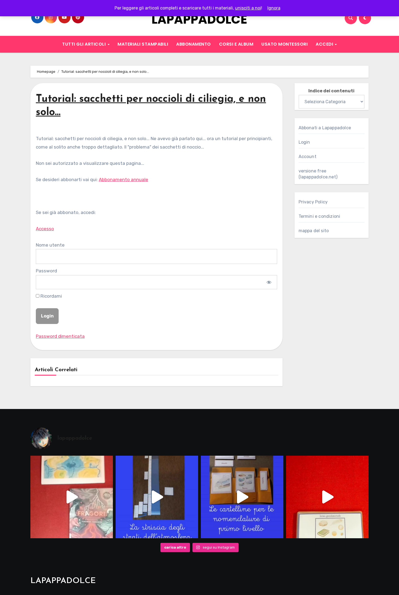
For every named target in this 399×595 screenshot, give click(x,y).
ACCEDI (325, 44)
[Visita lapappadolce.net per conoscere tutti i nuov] (242, 497)
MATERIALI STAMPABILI (143, 44)
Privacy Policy (313, 201)
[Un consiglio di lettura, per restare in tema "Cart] (71, 497)
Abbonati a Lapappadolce (325, 127)
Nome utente (50, 245)
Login (304, 142)
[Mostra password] (269, 282)
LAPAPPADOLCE (199, 19)
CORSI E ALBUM (236, 44)
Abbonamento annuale (123, 179)
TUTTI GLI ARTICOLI (84, 44)
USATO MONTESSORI (284, 44)
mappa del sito (314, 230)
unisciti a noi (248, 8)
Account (307, 156)
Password (46, 270)
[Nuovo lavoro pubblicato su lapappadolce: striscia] (157, 497)
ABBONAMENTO (193, 44)
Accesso (45, 228)
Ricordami (50, 296)
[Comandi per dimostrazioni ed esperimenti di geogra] (327, 497)
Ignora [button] (273, 8)
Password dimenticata (60, 336)
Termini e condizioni (319, 216)
